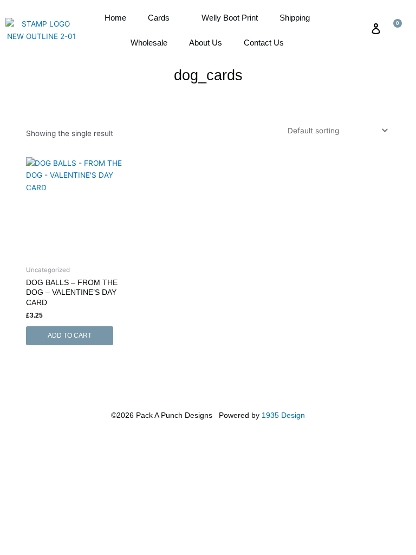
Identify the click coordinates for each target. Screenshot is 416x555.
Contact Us (264, 42)
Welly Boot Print (230, 17)
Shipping (295, 17)
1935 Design (283, 415)
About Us (205, 42)
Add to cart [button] (70, 335)
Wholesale (149, 42)
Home (115, 17)
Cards (159, 17)
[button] (356, 28)
